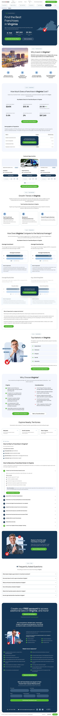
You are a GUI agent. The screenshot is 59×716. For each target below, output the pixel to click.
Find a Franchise (13, 2)
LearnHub (20, 1)
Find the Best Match (38, 1)
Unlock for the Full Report (29, 142)
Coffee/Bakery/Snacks (44, 167)
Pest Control (24, 167)
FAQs (55, 5)
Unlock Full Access (51, 1)
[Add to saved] (17, 179)
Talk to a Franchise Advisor (38, 413)
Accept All (55, 714)
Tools (25, 1)
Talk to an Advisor (28, 39)
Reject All (43, 714)
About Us (29, 2)
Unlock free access (34, 617)
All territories (4, 8)
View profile (10, 175)
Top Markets (39, 5)
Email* (11, 693)
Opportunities (13, 5)
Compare (6, 179)
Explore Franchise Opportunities (40, 368)
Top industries (22, 5)
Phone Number (26, 693)
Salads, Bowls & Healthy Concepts (8, 167)
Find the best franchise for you (30, 700)
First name (12, 688)
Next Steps (48, 5)
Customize (49, 714)
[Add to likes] (11, 179)
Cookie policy (30, 714)
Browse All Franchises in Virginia (29, 186)
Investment (4, 5)
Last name (32, 688)
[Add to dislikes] (14, 179)
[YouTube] (43, 710)
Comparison (31, 5)
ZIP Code (38, 693)
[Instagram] (37, 710)
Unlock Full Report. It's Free (13, 492)
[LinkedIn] (40, 710)
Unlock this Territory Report (12, 39)
